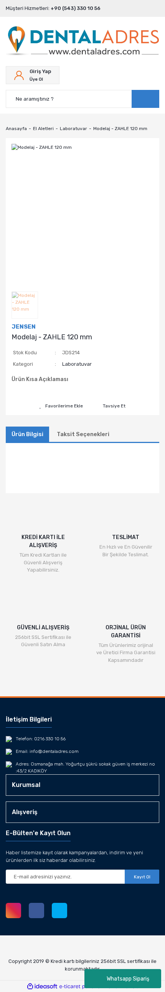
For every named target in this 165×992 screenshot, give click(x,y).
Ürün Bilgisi (27, 434)
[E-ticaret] (81, 986)
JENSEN (24, 326)
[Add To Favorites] (61, 405)
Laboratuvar (77, 364)
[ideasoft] (42, 986)
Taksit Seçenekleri (83, 434)
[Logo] (82, 41)
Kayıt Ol (142, 877)
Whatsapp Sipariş (128, 979)
